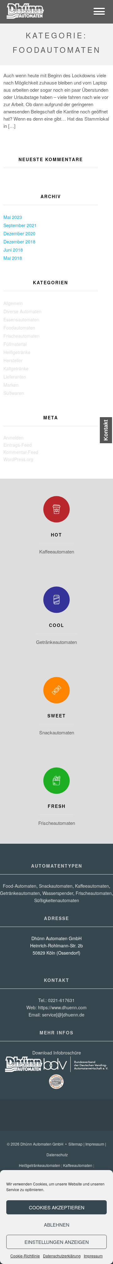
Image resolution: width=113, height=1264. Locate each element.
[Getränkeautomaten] (56, 601)
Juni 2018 (13, 250)
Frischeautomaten (21, 336)
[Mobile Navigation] (99, 12)
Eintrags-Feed (17, 445)
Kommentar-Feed (20, 452)
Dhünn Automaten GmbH (41, 1144)
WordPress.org (18, 459)
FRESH (57, 806)
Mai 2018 (12, 258)
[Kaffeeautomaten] (56, 511)
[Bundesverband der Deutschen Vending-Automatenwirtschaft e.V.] (76, 1070)
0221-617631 (61, 1000)
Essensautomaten (21, 319)
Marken (11, 385)
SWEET (56, 715)
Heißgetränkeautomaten (39, 1165)
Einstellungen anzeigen (56, 1242)
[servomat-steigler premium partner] (56, 1088)
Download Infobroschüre (56, 1052)
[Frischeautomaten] (56, 782)
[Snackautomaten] (56, 691)
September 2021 (20, 225)
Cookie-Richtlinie (25, 1255)
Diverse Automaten (22, 311)
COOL (56, 625)
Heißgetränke (16, 352)
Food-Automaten (19, 886)
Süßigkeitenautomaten (56, 900)
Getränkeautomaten (56, 642)
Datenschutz (57, 1154)
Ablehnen (56, 1224)
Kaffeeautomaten (56, 551)
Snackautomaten (56, 732)
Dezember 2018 (19, 241)
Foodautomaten (19, 327)
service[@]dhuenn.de (63, 1014)
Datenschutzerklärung (62, 1255)
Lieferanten (14, 376)
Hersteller (13, 360)
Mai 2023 (12, 217)
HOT (56, 534)
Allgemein (13, 303)
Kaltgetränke (16, 368)
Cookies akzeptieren (56, 1207)
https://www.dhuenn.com (62, 1007)
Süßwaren (13, 393)
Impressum (93, 1255)
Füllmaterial (15, 344)
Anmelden (13, 437)
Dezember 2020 (19, 233)
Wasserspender (57, 893)
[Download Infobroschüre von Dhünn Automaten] (23, 1070)
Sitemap (75, 1144)
